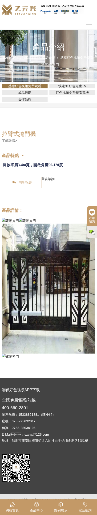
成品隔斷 (24, 93)
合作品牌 (24, 99)
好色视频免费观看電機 (72, 93)
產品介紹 (48, 58)
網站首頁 (30, 58)
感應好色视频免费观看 (76, 58)
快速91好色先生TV (72, 86)
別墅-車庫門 (50, 64)
